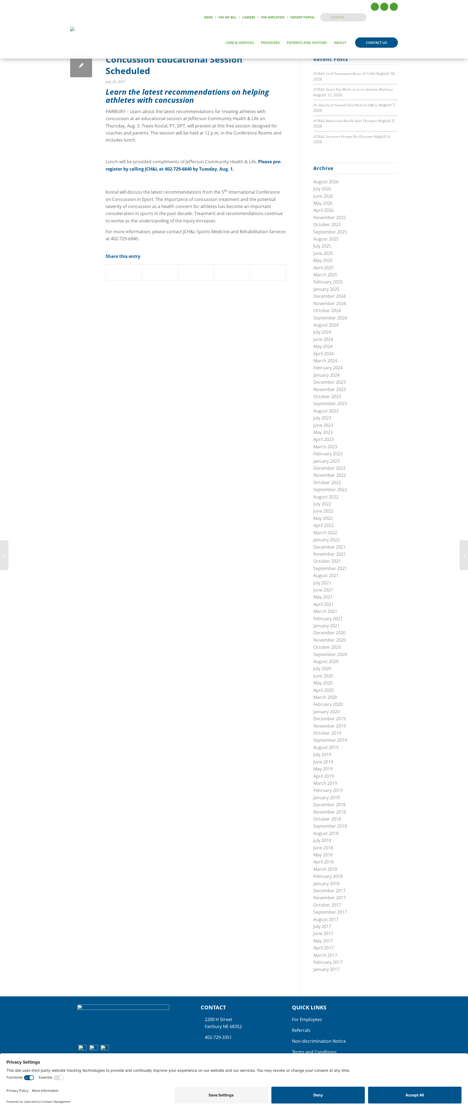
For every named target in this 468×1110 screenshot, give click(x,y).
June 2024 (323, 339)
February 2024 (328, 368)
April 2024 (323, 354)
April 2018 (323, 862)
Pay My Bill (228, 17)
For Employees (273, 17)
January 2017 (326, 969)
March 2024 (325, 361)
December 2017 (329, 891)
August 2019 (326, 747)
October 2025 (327, 225)
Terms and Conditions (314, 1052)
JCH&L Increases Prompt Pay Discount (343, 136)
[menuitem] (209, 17)
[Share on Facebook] (124, 272)
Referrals (301, 1030)
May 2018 (323, 855)
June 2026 (323, 196)
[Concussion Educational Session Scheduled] (81, 66)
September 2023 (330, 404)
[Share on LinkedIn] (232, 272)
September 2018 (330, 826)
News (208, 17)
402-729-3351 (218, 1037)
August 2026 (326, 182)
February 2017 (328, 962)
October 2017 (327, 905)
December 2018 (329, 805)
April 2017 (323, 948)
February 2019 (328, 790)
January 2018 (326, 884)
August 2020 (326, 661)
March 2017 (325, 955)
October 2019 (327, 733)
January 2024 (326, 375)
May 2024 (323, 346)
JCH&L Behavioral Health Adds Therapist (345, 120)
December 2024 (329, 296)
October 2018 (327, 819)
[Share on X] (160, 272)
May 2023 (323, 432)
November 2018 (329, 812)
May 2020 (323, 683)
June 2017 (323, 933)
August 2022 (326, 497)
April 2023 (323, 439)
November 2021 (329, 554)
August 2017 (326, 919)
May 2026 (323, 203)
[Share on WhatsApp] (196, 272)
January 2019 (326, 798)
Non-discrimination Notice (319, 1041)
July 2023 (322, 418)
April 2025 (323, 268)
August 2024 (326, 325)
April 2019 (323, 776)
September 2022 (330, 489)
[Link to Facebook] (375, 7)
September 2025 (330, 232)
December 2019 (329, 719)
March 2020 (325, 697)
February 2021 (328, 619)
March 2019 (325, 783)
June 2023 (323, 425)
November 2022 (329, 475)
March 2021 (325, 611)
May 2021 (323, 597)
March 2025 (325, 275)
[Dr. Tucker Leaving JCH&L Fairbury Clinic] (4, 555)
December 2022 (329, 468)
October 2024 (327, 311)
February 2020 (328, 704)
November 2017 (329, 898)
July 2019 (322, 754)
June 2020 (323, 676)
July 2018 (322, 840)
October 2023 (327, 396)
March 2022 (325, 533)
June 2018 (323, 848)
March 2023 (325, 447)
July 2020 (322, 668)
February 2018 (328, 876)
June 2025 (323, 253)
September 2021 (330, 568)
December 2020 (329, 633)
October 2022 (327, 482)
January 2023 (326, 461)
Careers (248, 17)
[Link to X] (384, 7)
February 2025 (328, 282)
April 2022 (323, 525)
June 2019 (323, 762)
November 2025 (329, 217)
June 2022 (323, 511)
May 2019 (323, 769)
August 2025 (326, 239)
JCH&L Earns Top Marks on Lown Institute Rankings (353, 89)
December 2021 (329, 547)
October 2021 (327, 561)
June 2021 (323, 590)
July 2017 (322, 926)
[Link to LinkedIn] (394, 7)
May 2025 (323, 260)
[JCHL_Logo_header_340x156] (90, 42)
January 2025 (326, 289)
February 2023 (328, 454)
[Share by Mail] (268, 272)
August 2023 (326, 411)
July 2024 (322, 332)
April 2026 (323, 210)
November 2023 (329, 389)
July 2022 (322, 504)
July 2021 (322, 583)
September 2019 (330, 740)
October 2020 (327, 647)
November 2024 (329, 303)
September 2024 (330, 318)
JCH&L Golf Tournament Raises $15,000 (344, 73)
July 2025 (322, 246)
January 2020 (326, 712)
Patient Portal (302, 17)
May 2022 (323, 518)
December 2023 (329, 382)
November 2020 (329, 640)
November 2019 (329, 726)
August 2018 (326, 833)
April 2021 (323, 604)
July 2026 (322, 189)
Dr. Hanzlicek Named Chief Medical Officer (345, 104)
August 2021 (326, 575)
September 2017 (330, 912)
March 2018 (325, 869)
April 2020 (323, 690)
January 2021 (326, 626)
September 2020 (330, 654)
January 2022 (326, 540)
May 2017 (323, 941)
